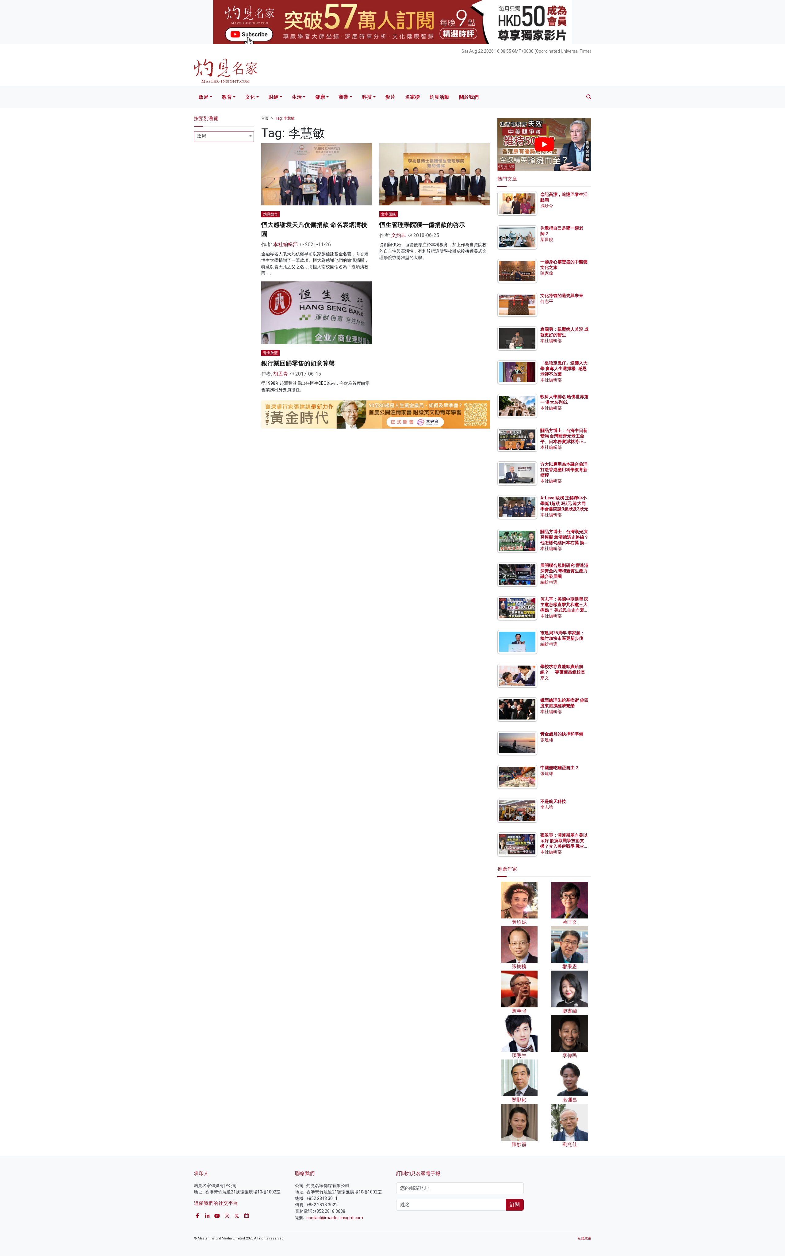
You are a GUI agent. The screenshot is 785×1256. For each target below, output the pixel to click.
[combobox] (224, 137)
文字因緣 (388, 214)
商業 (343, 97)
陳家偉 (546, 273)
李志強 (546, 807)
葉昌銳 (546, 239)
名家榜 (412, 97)
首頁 (265, 118)
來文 (544, 677)
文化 (250, 97)
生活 (297, 97)
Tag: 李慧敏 (285, 118)
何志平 (546, 301)
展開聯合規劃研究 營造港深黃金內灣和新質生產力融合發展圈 (564, 571)
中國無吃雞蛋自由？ (559, 767)
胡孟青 (280, 374)
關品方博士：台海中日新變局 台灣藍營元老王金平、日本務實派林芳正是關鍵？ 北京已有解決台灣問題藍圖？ (564, 441)
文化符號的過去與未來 (561, 295)
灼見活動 (439, 97)
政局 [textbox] (201, 136)
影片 (390, 97)
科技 (367, 97)
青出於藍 (270, 353)
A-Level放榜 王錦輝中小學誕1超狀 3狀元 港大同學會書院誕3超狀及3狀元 (564, 503)
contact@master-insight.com (334, 1217)
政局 (204, 97)
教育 (227, 97)
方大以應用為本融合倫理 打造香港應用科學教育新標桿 (564, 470)
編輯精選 (548, 582)
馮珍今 (546, 205)
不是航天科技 (553, 801)
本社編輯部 (285, 244)
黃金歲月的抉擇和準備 (561, 733)
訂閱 (515, 1205)
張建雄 (546, 739)
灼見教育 (270, 214)
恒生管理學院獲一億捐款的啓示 (422, 224)
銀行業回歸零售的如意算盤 (298, 363)
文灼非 (398, 235)
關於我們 (469, 97)
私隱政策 (584, 1238)
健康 (320, 97)
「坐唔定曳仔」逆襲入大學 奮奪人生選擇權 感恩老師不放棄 (564, 368)
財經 (273, 97)
